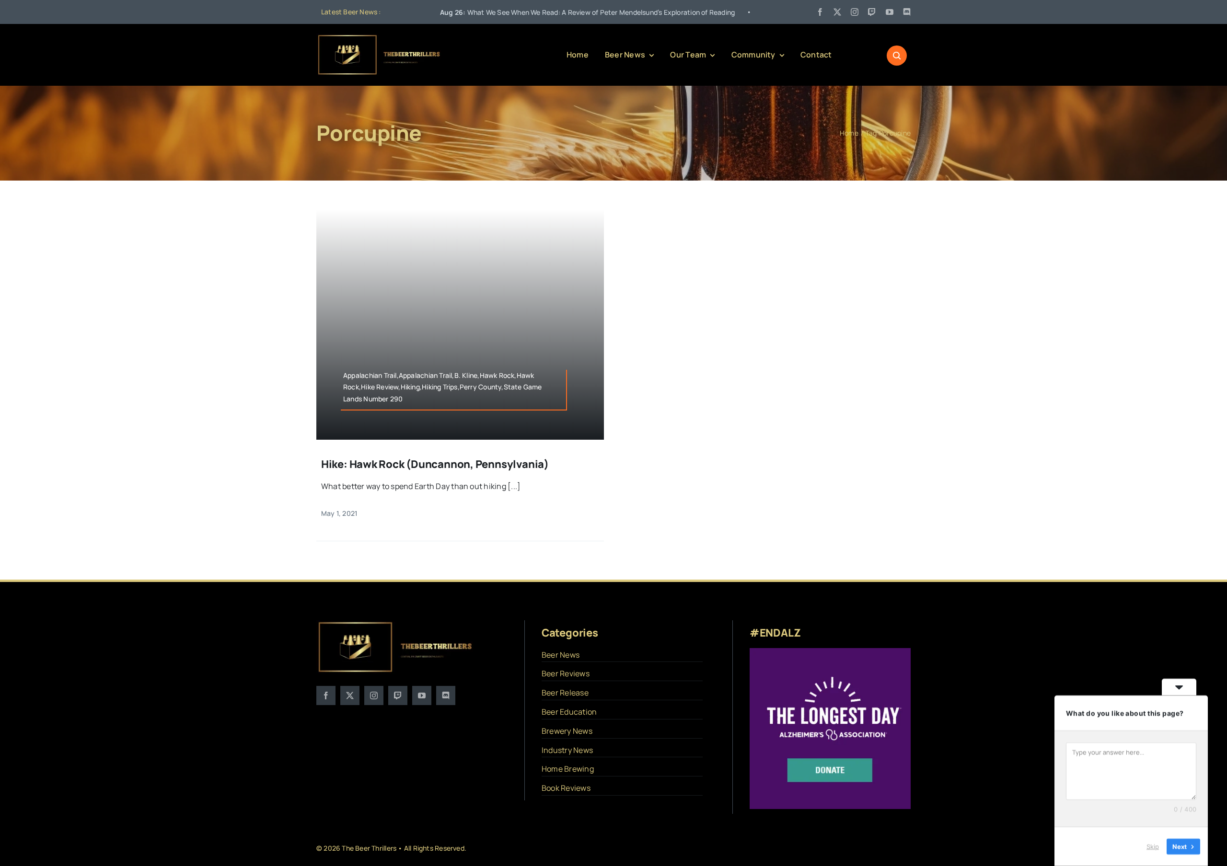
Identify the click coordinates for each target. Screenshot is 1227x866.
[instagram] (854, 12)
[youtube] (889, 12)
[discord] (907, 12)
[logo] (379, 37)
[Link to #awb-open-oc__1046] (897, 56)
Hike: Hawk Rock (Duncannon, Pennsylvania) (435, 464)
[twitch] (872, 12)
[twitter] (837, 12)
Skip (1152, 846)
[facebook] (820, 12)
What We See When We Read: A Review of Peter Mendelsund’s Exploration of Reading (524, 12)
